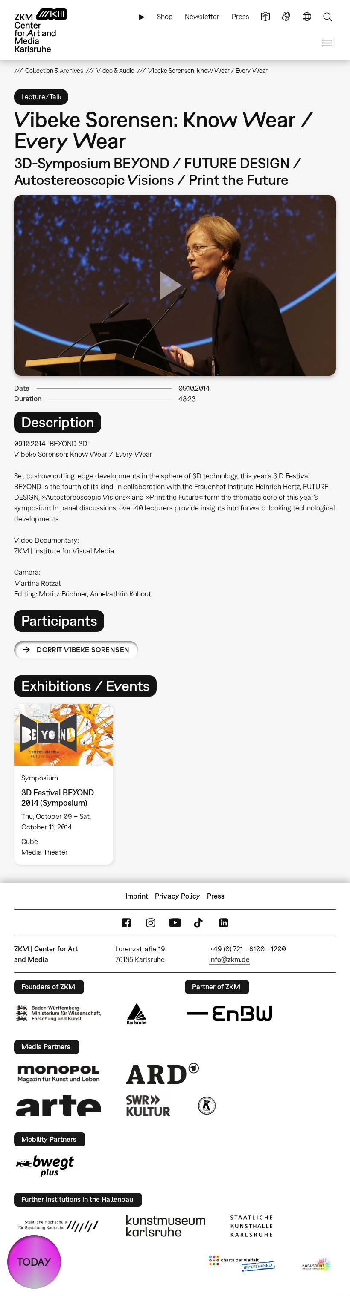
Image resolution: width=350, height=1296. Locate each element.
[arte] (58, 1105)
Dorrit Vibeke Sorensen (83, 649)
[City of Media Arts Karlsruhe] (317, 1265)
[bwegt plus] (45, 1166)
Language (306, 16)
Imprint (136, 896)
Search (327, 16)
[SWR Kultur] (148, 1105)
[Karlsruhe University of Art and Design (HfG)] (58, 1226)
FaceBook (126, 923)
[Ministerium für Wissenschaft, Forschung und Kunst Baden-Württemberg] (58, 1013)
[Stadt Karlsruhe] (136, 1013)
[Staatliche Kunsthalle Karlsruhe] (251, 1226)
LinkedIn (223, 923)
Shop (165, 16)
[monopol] (58, 1073)
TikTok (199, 923)
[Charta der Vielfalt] (241, 1265)
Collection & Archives (54, 70)
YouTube (175, 923)
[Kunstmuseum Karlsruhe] (165, 1226)
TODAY (34, 1262)
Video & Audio (115, 70)
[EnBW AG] (229, 1013)
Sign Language (286, 16)
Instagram (150, 923)
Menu (327, 43)
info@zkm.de (229, 959)
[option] (67, 784)
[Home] (48, 30)
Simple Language (265, 16)
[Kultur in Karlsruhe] (206, 1105)
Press (240, 16)
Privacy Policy (177, 896)
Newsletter (202, 16)
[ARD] (162, 1073)
